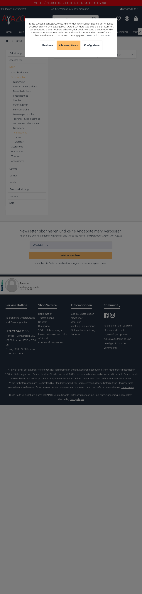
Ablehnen (47, 45)
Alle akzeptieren (68, 45)
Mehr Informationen (98, 35)
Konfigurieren (92, 45)
